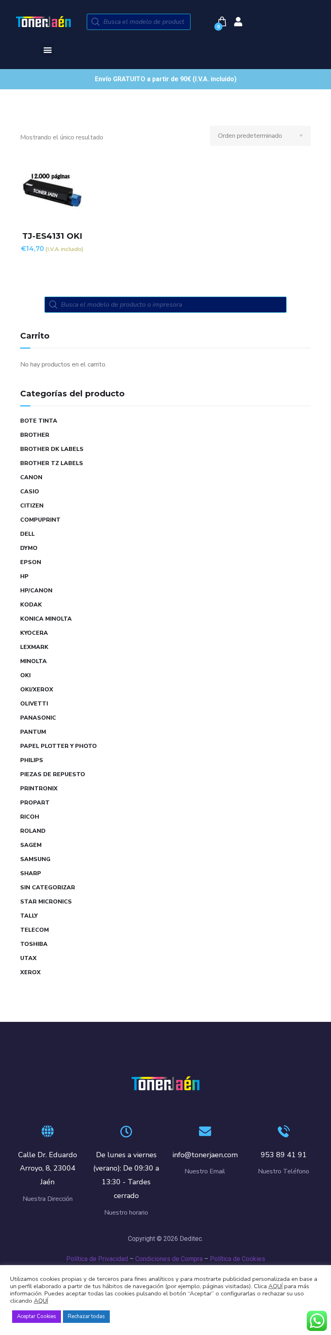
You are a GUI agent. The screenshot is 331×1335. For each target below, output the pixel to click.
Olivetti (34, 704)
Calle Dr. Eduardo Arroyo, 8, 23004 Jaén (47, 1168)
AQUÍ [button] (41, 1301)
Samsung (35, 859)
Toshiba (34, 944)
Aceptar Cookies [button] (36, 1316)
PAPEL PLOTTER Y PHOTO (58, 746)
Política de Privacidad (97, 1259)
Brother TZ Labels (51, 463)
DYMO (29, 548)
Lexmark (34, 647)
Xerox (30, 972)
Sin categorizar (47, 887)
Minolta (33, 661)
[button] (47, 49)
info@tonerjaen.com (205, 1155)
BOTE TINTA (38, 421)
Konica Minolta (46, 619)
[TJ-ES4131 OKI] (52, 190)
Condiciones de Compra (169, 1259)
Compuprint (40, 520)
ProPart (35, 802)
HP (24, 576)
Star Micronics (46, 901)
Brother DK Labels (52, 449)
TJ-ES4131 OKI (52, 236)
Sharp (30, 873)
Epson (30, 562)
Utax (28, 958)
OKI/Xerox (36, 689)
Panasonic (38, 718)
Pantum (33, 732)
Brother (34, 435)
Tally (29, 916)
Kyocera (34, 633)
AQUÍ (275, 1286)
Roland (33, 831)
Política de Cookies (237, 1259)
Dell (27, 534)
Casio (29, 491)
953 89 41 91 (284, 1155)
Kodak (31, 605)
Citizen (32, 506)
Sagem (31, 845)
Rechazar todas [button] (86, 1316)
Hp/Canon (36, 590)
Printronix (39, 788)
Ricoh (29, 817)
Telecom (34, 930)
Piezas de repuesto (52, 774)
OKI (25, 675)
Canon (31, 477)
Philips (31, 760)
